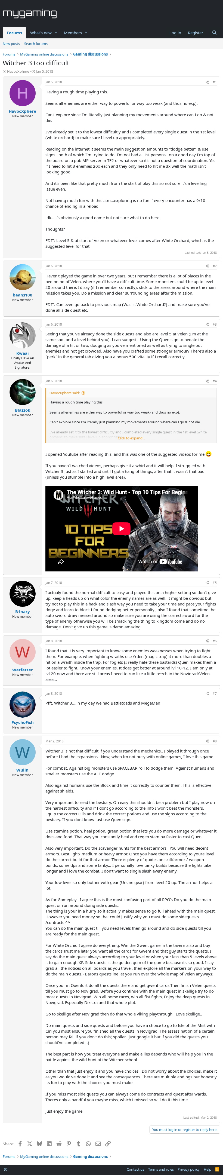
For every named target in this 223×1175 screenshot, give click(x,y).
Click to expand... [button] (131, 438)
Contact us (135, 1169)
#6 (215, 641)
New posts (11, 43)
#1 (215, 82)
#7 (215, 693)
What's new (41, 32)
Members (73, 32)
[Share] (207, 82)
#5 (215, 582)
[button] (56, 32)
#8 (215, 741)
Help (207, 1169)
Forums (14, 32)
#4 (215, 381)
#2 (215, 266)
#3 (215, 324)
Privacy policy (189, 1169)
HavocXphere (18, 71)
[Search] (214, 32)
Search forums (36, 43)
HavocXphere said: (64, 392)
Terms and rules (161, 1169)
